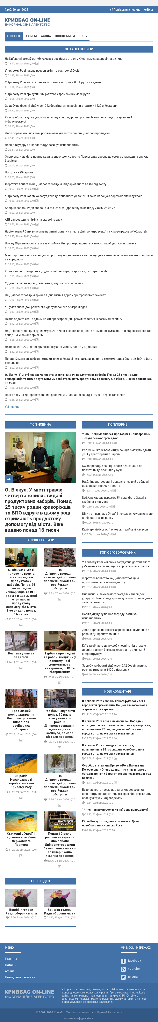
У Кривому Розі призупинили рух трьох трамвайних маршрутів (47, 94)
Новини (31, 36)
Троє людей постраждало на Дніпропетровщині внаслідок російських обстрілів (21, 720)
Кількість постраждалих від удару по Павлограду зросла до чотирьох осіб (56, 271)
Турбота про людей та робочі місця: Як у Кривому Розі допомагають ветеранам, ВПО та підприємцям (60, 663)
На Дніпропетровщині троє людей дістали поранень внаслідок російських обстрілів (60, 785)
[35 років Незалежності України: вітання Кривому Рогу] (21, 763)
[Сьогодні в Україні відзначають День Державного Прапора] (21, 821)
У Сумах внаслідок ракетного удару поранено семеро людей (46, 307)
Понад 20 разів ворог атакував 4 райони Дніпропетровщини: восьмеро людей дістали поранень (70, 243)
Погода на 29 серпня (19, 172)
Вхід (149, 9)
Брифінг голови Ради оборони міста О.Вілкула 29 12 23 (59, 913)
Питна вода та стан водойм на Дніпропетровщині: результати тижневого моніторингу (63, 319)
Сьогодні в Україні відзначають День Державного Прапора (21, 839)
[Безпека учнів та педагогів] (21, 641)
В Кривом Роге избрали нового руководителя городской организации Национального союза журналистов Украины (114, 705)
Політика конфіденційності (79, 1018)
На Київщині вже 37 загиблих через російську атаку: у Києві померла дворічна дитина (63, 58)
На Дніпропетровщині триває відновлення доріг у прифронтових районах (55, 295)
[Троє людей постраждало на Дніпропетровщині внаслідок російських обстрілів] (21, 698)
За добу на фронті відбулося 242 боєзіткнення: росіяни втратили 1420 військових (61, 105)
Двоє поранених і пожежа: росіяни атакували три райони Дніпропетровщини (57, 133)
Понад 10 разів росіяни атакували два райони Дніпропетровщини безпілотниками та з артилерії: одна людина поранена (60, 845)
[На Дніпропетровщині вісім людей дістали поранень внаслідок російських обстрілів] (60, 557)
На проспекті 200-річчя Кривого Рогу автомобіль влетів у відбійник (51, 346)
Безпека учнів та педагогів (21, 655)
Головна (14, 36)
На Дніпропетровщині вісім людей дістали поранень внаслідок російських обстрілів (60, 579)
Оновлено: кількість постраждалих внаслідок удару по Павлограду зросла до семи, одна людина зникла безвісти (117, 598)
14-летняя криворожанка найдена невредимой (115, 809)
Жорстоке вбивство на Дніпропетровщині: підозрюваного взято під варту (55, 184)
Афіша (46, 36)
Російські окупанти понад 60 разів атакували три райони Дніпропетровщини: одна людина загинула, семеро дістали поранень (59, 724)
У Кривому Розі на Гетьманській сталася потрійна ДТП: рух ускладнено (53, 82)
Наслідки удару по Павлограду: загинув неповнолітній (42, 145)
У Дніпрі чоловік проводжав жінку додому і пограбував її (44, 283)
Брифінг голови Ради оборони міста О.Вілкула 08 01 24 (21, 913)
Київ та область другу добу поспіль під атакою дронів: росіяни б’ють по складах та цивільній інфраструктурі (114, 649)
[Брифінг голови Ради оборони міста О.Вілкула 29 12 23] (60, 898)
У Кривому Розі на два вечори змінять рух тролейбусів (42, 70)
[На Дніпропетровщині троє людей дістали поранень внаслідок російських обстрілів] (60, 763)
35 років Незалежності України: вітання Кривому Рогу (21, 781)
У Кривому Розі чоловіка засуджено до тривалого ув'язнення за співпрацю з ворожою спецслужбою (73, 196)
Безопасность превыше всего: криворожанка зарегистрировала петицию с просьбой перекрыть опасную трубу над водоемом (116, 794)
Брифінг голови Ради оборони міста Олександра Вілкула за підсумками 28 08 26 (60, 208)
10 (113, 830)
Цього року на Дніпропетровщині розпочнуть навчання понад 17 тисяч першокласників (65, 394)
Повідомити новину (126, 9)
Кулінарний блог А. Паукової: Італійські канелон (115, 529)
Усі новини (12, 406)
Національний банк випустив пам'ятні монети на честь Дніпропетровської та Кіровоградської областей (76, 231)
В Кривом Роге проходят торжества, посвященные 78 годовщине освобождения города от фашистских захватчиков (113, 749)
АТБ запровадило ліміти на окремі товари (33, 219)
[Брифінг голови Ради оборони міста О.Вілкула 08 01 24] (21, 898)
